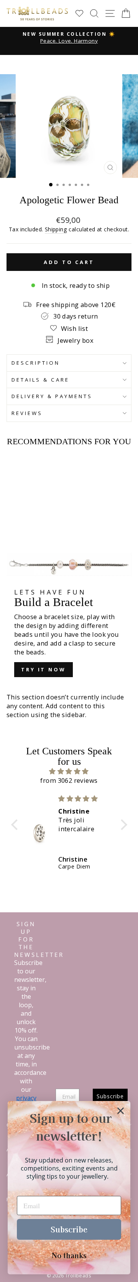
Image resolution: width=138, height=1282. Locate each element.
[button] (16, 824)
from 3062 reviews (68, 780)
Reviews (27, 413)
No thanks (69, 1255)
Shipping (56, 229)
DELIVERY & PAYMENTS (52, 396)
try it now (43, 669)
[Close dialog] (120, 1111)
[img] (69, 771)
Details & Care (40, 379)
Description (36, 362)
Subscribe (69, 1229)
